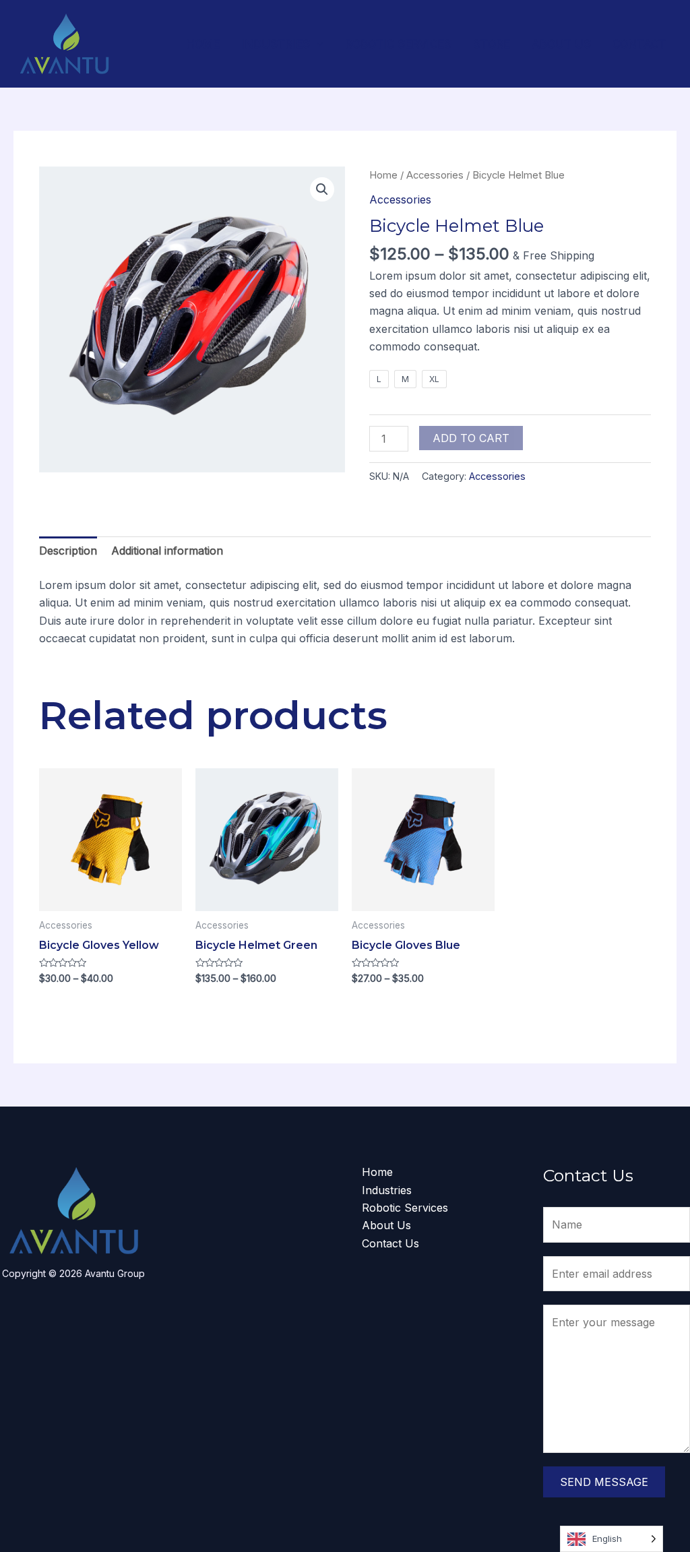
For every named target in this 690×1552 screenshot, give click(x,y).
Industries (275, 44)
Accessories (435, 175)
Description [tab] (68, 550)
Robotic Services (398, 44)
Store (491, 44)
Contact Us (390, 1243)
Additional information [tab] (167, 550)
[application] (316, 43)
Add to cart (471, 438)
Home (203, 44)
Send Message (604, 1482)
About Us (561, 44)
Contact (639, 44)
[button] (322, 189)
